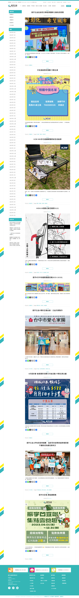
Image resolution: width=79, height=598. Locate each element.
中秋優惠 (45, 305)
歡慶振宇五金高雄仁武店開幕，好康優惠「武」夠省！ (15, 238)
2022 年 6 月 (12, 166)
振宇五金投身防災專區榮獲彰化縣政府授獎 (47, 12)
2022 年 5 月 (12, 169)
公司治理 (49, 2)
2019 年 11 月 (13, 207)
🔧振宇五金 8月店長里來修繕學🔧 (15, 234)
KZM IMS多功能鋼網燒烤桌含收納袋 (47, 139)
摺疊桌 (40, 203)
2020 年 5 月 (12, 199)
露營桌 (46, 203)
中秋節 (42, 305)
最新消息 (24, 5)
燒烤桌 (43, 203)
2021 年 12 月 (13, 177)
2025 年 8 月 (12, 64)
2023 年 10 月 (13, 123)
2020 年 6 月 (12, 196)
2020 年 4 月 (12, 201)
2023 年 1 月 (12, 148)
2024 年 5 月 (12, 105)
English (68, 2)
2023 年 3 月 (12, 142)
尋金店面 (54, 5)
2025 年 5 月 (12, 72)
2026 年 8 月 (12, 32)
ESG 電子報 (53, 588)
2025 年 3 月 (12, 78)
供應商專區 (64, 583)
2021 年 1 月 (12, 191)
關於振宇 (45, 2)
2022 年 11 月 (13, 153)
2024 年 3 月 (12, 110)
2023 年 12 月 (13, 118)
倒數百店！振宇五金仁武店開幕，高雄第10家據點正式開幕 (15, 229)
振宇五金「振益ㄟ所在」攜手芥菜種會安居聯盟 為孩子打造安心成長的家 (15, 244)
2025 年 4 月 (12, 75)
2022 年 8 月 (12, 161)
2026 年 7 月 (12, 35)
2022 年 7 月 (12, 164)
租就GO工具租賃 (39, 5)
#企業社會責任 (42, 368)
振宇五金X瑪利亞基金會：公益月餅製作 (48, 310)
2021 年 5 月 (12, 185)
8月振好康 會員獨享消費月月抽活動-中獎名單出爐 (48, 374)
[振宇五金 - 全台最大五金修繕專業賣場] (12, 6)
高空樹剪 (45, 272)
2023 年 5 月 (12, 137)
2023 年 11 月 (13, 121)
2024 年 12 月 (13, 86)
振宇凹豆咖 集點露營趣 (47, 495)
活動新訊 (11, 19)
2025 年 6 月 (12, 70)
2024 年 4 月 (12, 107)
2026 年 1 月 (12, 51)
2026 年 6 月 (12, 37)
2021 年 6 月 (12, 183)
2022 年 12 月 (13, 150)
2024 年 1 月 (12, 115)
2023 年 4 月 (12, 140)
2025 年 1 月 (12, 83)
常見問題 (64, 580)
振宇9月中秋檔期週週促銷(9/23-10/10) (47, 277)
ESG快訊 (12, 25)
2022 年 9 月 (12, 158)
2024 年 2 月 (12, 113)
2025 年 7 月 (12, 67)
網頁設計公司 (47, 596)
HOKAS (41, 272)
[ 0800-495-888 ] (11, 578)
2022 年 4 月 (12, 172)
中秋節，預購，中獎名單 (41, 134)
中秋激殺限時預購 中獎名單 (47, 70)
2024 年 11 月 (13, 88)
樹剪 (48, 272)
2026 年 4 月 (12, 43)
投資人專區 (54, 2)
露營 (37, 203)
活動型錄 (28, 5)
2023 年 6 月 (12, 134)
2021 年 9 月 (12, 180)
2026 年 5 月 (12, 40)
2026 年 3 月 (12, 45)
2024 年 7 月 (12, 99)
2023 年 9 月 (12, 126)
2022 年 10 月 (13, 156)
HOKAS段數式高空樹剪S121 (47, 208)
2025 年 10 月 (13, 59)
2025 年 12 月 (13, 53)
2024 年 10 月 (13, 91)
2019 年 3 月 (12, 215)
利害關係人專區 (59, 2)
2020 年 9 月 (12, 193)
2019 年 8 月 (12, 212)
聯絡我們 (64, 2)
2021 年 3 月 (12, 188)
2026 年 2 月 (12, 48)
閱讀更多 (47, 61)
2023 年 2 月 (12, 145)
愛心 (49, 368)
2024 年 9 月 (12, 94)
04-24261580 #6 (44, 570)
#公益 (38, 368)
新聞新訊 (11, 14)
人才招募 (49, 5)
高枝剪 (38, 272)
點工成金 (45, 5)
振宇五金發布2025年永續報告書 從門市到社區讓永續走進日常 (15, 224)
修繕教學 (53, 585)
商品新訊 (11, 22)
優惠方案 (38, 305)
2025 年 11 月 (13, 56)
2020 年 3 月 (12, 204)
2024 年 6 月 (12, 102)
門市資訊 (33, 5)
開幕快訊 (11, 17)
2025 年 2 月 (12, 80)
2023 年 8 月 (12, 129)
